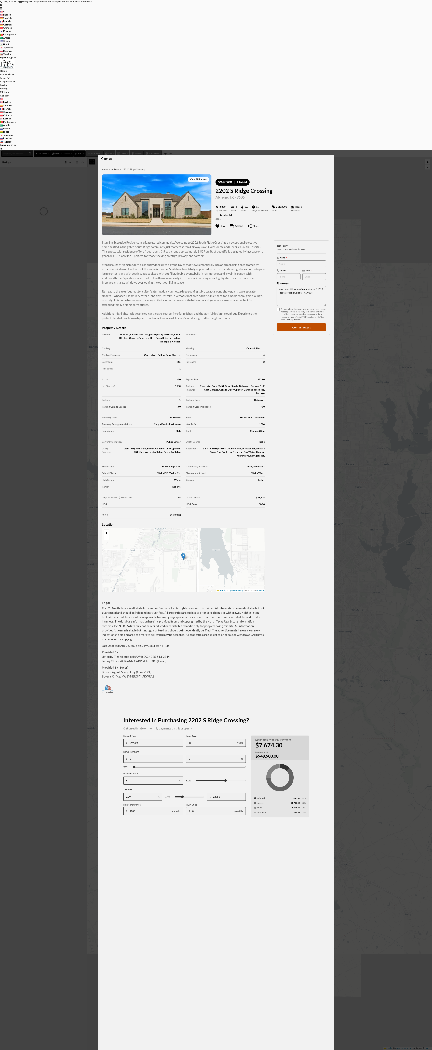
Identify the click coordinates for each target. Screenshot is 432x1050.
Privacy (296, 319)
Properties (6, 81)
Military (4, 92)
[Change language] (2, 11)
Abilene (115, 169)
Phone (284, 270)
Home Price (129, 736)
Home (105, 169)
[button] (183, 556)
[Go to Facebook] (1, 5)
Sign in (12, 57)
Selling (3, 88)
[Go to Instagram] (1, 8)
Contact (4, 95)
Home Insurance (132, 804)
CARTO (260, 590)
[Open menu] (1, 148)
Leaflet (222, 590)
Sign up (4, 57)
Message (284, 283)
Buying (3, 85)
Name (283, 257)
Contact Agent (301, 327)
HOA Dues (191, 804)
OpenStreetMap (236, 590)
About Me (5, 74)
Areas (3, 77)
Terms (289, 319)
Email (309, 270)
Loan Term (191, 736)
